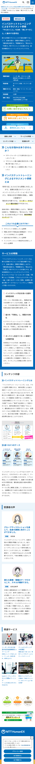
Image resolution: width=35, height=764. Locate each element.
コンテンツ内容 (8, 141)
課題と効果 (8, 136)
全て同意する (17, 760)
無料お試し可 (19, 19)
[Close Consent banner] (32, 737)
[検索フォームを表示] (23, 2)
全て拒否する (17, 755)
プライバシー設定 (17, 751)
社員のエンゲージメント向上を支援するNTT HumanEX (15, 6)
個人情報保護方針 (25, 745)
